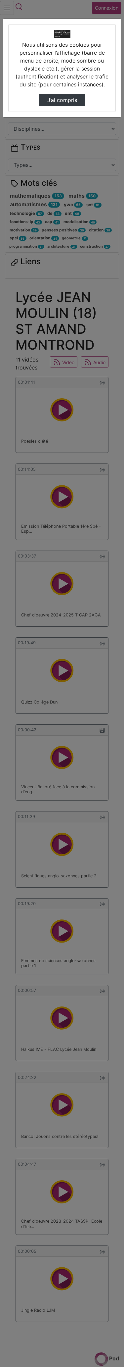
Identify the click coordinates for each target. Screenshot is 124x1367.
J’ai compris (62, 100)
